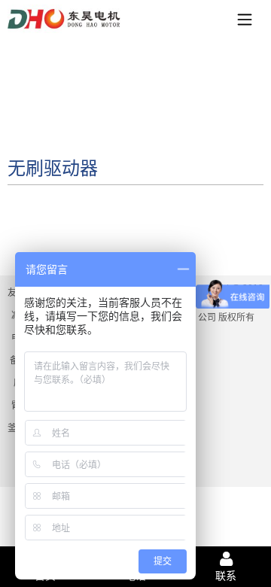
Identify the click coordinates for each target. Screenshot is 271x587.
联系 (225, 576)
